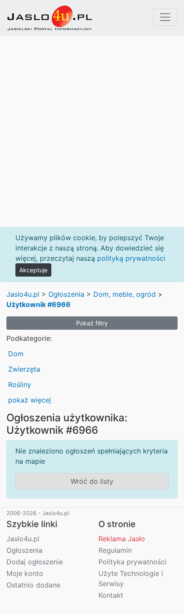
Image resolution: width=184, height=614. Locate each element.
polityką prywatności (131, 258)
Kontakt (110, 595)
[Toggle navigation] (165, 17)
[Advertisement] (92, 131)
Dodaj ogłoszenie (34, 561)
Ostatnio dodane (33, 585)
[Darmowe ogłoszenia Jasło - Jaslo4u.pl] (49, 18)
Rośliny (19, 384)
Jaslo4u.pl (22, 294)
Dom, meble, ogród (124, 294)
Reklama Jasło (121, 538)
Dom (16, 353)
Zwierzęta (24, 369)
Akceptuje (33, 270)
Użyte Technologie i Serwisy (130, 578)
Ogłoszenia (66, 294)
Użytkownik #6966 (38, 304)
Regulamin (115, 550)
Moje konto (24, 573)
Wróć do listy (92, 481)
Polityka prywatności (132, 561)
